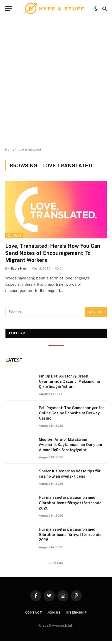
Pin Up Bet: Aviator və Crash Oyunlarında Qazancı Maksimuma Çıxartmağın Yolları (69, 381)
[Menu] (8, 8)
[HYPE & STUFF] (54, 8)
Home (9, 149)
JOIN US (54, 612)
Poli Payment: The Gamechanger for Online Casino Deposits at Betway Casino (71, 413)
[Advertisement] (56, 82)
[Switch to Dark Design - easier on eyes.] (95, 8)
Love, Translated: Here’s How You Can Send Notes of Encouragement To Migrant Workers (52, 253)
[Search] (104, 8)
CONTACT (33, 612)
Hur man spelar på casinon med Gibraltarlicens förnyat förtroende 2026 (70, 502)
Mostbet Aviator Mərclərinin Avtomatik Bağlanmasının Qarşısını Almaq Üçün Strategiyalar (70, 444)
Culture (14, 235)
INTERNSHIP (76, 612)
